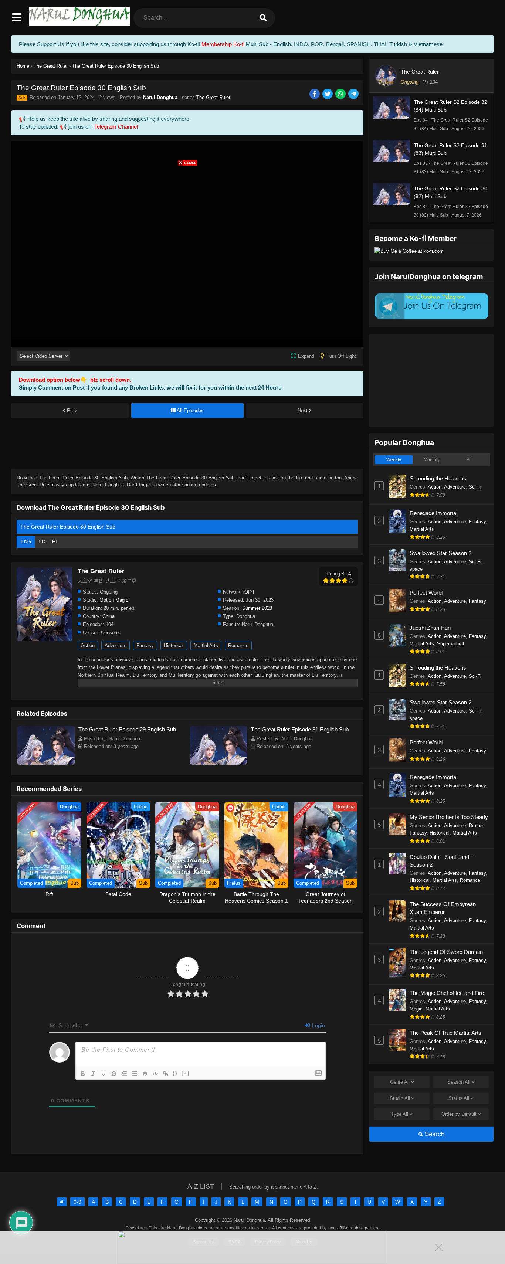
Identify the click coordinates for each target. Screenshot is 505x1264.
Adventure (115, 645)
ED (41, 541)
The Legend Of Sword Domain (446, 952)
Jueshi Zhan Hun (430, 628)
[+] (186, 1073)
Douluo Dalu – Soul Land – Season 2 (442, 861)
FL (55, 541)
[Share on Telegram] (354, 94)
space (416, 569)
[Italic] (93, 1073)
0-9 (77, 1202)
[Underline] (103, 1073)
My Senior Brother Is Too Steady (449, 817)
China (108, 616)
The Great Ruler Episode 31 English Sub (300, 729)
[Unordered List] (134, 1073)
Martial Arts (206, 645)
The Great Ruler (213, 97)
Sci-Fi (475, 487)
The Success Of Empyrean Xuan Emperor (443, 908)
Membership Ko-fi (222, 44)
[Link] (165, 1073)
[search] (263, 18)
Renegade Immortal (433, 513)
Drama (476, 825)
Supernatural (450, 643)
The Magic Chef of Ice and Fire (447, 993)
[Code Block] (155, 1073)
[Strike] (114, 1073)
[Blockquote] (145, 1073)
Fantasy (145, 645)
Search (433, 1134)
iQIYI (248, 592)
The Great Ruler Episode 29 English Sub (127, 729)
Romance (238, 645)
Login (318, 1025)
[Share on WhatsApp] (341, 94)
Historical (174, 645)
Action (88, 645)
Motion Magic (113, 600)
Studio (400, 1098)
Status (458, 1098)
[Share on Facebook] (315, 94)
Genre (400, 1082)
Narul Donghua (160, 97)
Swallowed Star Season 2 (440, 553)
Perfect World (426, 592)
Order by (459, 1114)
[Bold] (83, 1073)
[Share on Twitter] (328, 94)
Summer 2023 (257, 608)
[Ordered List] (124, 1073)
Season (458, 1082)
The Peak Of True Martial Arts (445, 1033)
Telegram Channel (116, 126)
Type (399, 1114)
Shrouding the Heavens (438, 478)
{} (175, 1073)
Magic (416, 1009)
